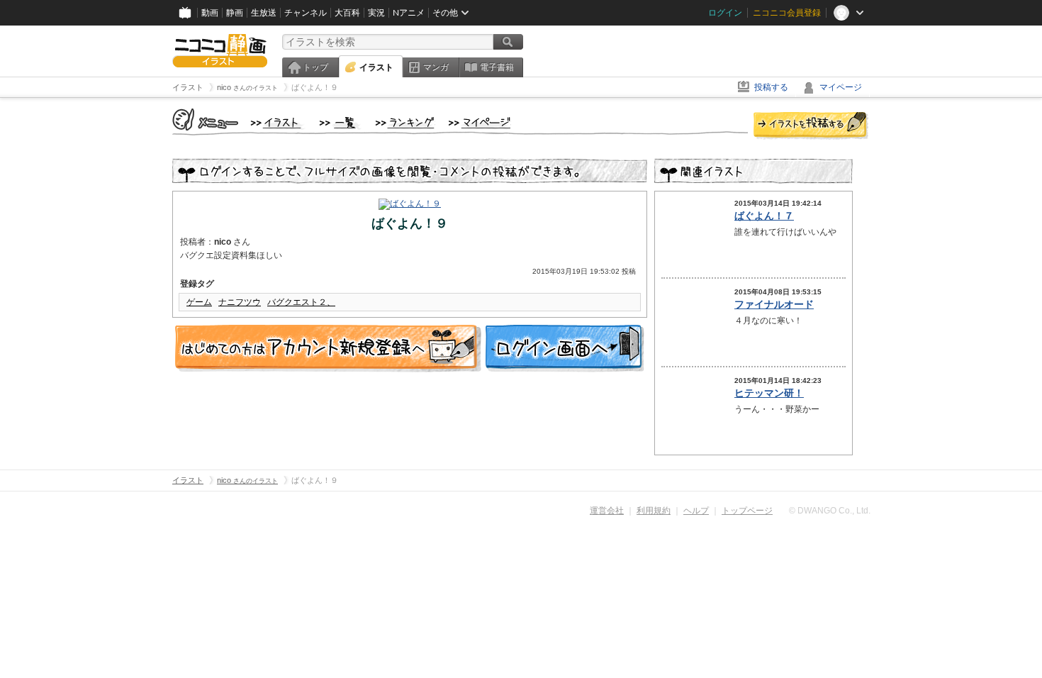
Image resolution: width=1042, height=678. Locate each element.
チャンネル (305, 13)
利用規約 (654, 511)
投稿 (811, 126)
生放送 (263, 13)
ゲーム (199, 302)
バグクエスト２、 (301, 302)
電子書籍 (497, 67)
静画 (234, 13)
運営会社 (607, 511)
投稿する (771, 87)
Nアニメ (409, 13)
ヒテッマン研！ (769, 393)
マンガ (436, 67)
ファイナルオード (774, 304)
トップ (315, 67)
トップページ (747, 511)
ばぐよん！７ (764, 215)
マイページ (840, 87)
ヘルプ (696, 511)
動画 (209, 13)
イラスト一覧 (340, 123)
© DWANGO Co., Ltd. (829, 511)
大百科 (347, 13)
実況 (376, 13)
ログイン (725, 13)
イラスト (376, 67)
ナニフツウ (239, 302)
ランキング (405, 123)
